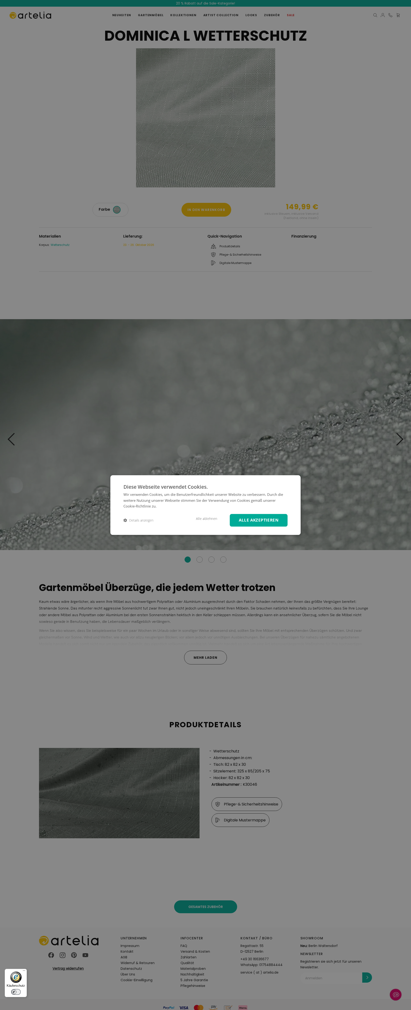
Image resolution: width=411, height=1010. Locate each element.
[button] (138, 520)
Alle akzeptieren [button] (259, 520)
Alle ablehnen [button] (206, 519)
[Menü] (24, 972)
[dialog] (205, 505)
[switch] (16, 992)
